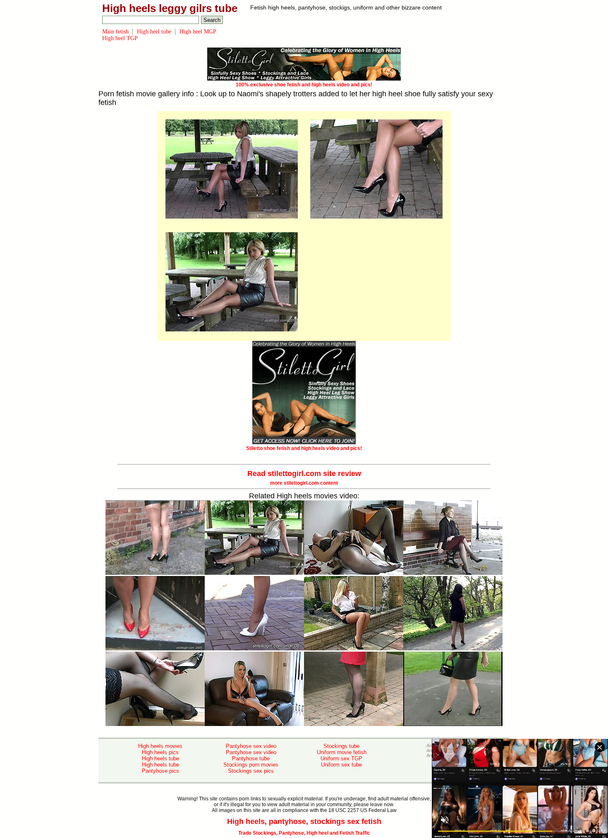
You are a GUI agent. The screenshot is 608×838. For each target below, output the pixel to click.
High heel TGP (120, 38)
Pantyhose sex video (251, 746)
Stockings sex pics (251, 771)
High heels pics (160, 752)
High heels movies (160, 746)
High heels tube (160, 758)
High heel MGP (198, 32)
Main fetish (115, 32)
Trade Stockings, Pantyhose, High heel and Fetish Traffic (304, 833)
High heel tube (154, 32)
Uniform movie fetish (341, 752)
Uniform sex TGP (341, 758)
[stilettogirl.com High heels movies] (231, 217)
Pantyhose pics (160, 771)
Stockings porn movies (250, 765)
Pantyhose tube (251, 758)
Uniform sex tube (341, 765)
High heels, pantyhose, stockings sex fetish (304, 821)
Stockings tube (341, 746)
